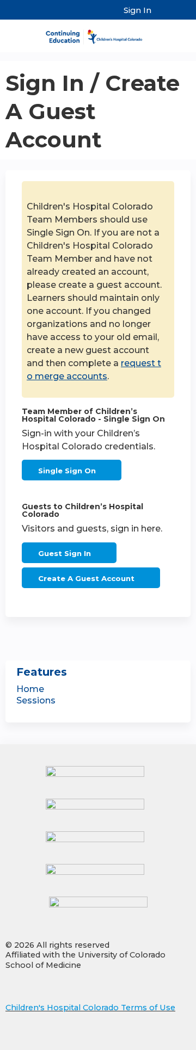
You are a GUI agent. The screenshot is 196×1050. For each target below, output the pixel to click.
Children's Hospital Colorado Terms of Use (90, 1007)
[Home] (98, 33)
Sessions (36, 700)
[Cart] (164, 15)
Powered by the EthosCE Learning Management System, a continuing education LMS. (152, 1042)
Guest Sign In (64, 553)
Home (30, 689)
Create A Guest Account (86, 578)
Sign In (137, 10)
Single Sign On (67, 470)
